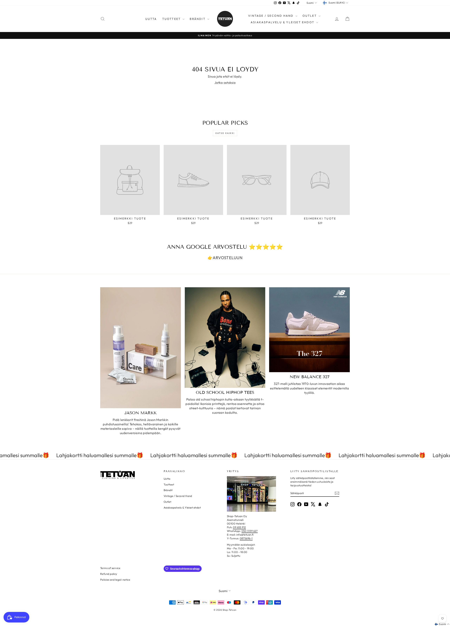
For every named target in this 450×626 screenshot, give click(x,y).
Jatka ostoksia (225, 83)
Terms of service (110, 568)
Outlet (310, 15)
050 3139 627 (250, 531)
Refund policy (108, 574)
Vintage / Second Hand (271, 15)
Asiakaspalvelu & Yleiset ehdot (283, 22)
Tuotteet (172, 19)
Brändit (198, 19)
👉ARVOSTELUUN (225, 257)
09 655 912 (239, 527)
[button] (442, 624)
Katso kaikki (225, 133)
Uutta (151, 19)
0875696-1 (246, 538)
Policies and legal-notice (115, 579)
